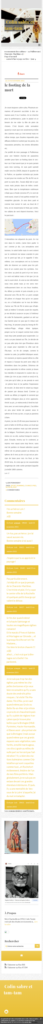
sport (13, 485)
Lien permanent (14, 483)
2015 (15, 487)
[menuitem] (23, 52)
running (20, 485)
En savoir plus (26, 1022)
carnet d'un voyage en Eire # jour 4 (21, 59)
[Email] (21, 955)
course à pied (30, 485)
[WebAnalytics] (7, 932)
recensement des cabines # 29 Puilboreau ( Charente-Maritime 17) (22, 52)
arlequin (17, 523)
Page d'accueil (10, 56)
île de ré (9, 487)
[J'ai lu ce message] (41, 1019)
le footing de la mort (17, 87)
